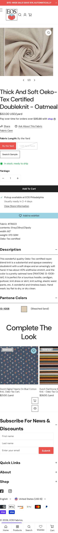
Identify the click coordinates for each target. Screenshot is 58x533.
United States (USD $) (30, 498)
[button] (30, 14)
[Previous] (24, 80)
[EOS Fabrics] (11, 14)
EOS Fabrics (15, 520)
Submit (46, 450)
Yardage (5, 170)
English (4, 498)
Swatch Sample (10, 154)
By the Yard (8, 146)
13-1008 (4, 308)
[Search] (19, 14)
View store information (16, 206)
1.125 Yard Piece (27, 146)
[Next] (34, 80)
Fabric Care (6, 130)
